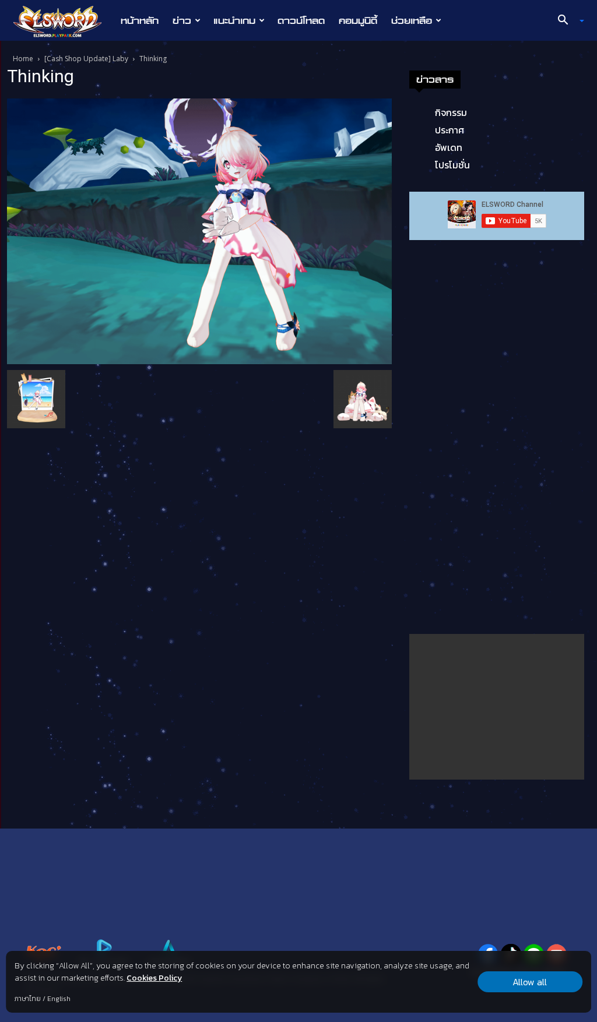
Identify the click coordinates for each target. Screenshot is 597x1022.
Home (23, 59)
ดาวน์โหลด (301, 20)
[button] (566, 21)
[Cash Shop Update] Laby (86, 59)
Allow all (529, 982)
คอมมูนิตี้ (358, 20)
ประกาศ (449, 130)
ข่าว (182, 20)
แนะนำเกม (234, 20)
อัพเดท (448, 147)
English (59, 998)
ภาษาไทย (28, 998)
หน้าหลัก (140, 20)
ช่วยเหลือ (411, 20)
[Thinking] (199, 230)
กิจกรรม (451, 112)
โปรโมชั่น (452, 165)
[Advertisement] (496, 707)
